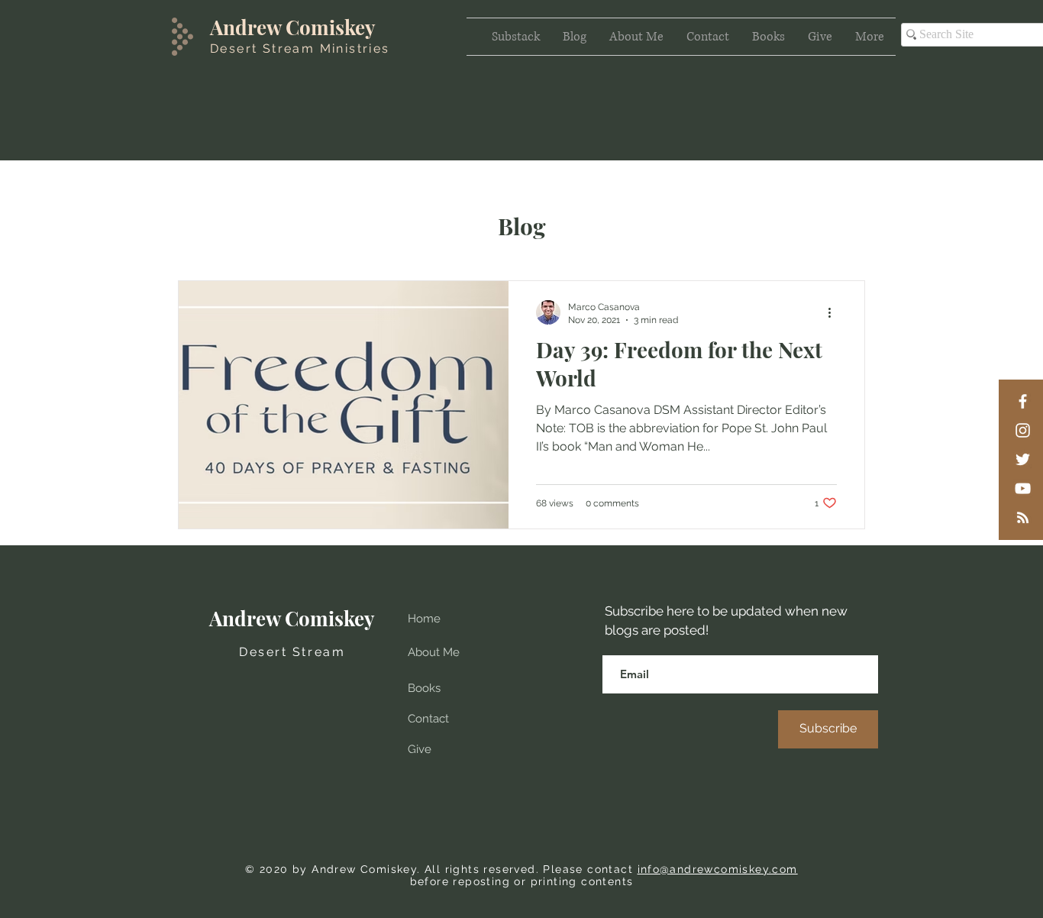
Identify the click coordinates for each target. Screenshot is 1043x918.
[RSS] (1022, 517)
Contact (428, 719)
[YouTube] (1022, 488)
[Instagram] (1022, 430)
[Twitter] (1022, 459)
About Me (434, 652)
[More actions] (834, 312)
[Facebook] (1022, 401)
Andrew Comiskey (293, 27)
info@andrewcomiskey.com (718, 869)
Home (424, 618)
